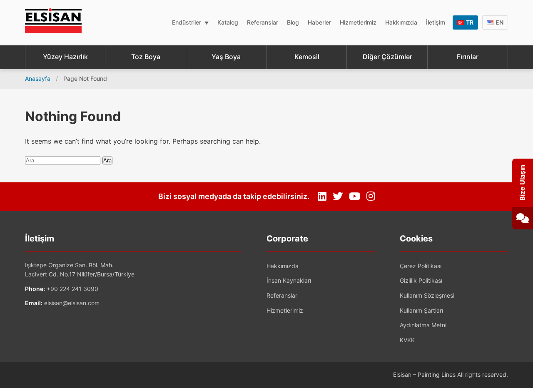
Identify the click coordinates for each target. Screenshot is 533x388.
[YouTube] (354, 196)
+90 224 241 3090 (72, 288)
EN (499, 22)
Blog (293, 22)
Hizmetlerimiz (358, 22)
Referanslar (262, 22)
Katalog (227, 22)
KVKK (407, 339)
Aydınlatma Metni (423, 324)
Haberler (319, 22)
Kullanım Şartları (421, 310)
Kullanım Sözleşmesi (427, 295)
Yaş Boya (226, 56)
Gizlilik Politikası (421, 280)
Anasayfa (37, 78)
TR (469, 22)
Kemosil (306, 56)
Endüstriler (186, 22)
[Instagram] (370, 196)
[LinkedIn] (322, 196)
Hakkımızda (401, 22)
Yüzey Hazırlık (65, 56)
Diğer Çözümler (387, 56)
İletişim (435, 22)
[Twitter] (338, 196)
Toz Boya (145, 56)
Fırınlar (467, 56)
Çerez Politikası (420, 265)
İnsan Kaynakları (288, 280)
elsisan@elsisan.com (72, 302)
